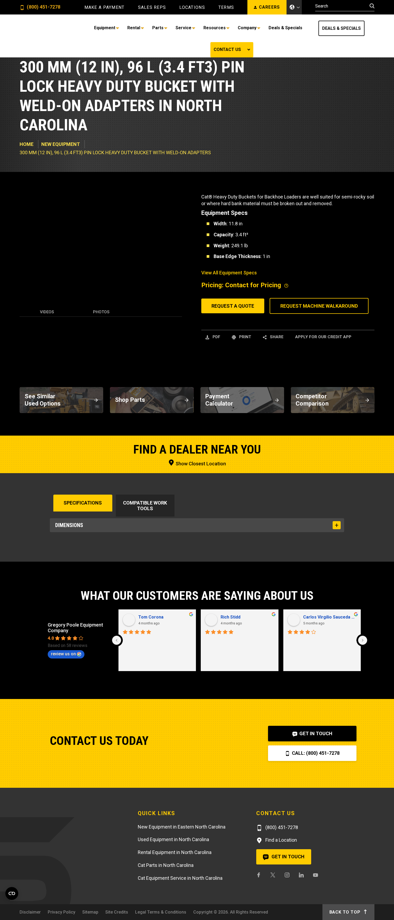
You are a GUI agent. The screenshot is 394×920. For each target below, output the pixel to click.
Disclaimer (30, 912)
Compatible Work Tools (145, 505)
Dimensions (69, 525)
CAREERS (269, 7)
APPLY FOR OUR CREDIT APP (323, 336)
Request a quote (232, 306)
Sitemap (90, 912)
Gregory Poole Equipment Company (75, 627)
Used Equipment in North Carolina (173, 839)
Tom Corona (150, 617)
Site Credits (116, 912)
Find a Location (280, 840)
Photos (101, 312)
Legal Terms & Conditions (160, 912)
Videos (47, 312)
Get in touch (287, 856)
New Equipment (60, 144)
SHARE (276, 336)
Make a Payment (104, 7)
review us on (63, 653)
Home (27, 144)
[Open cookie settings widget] (11, 893)
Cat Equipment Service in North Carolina (180, 878)
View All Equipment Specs (229, 272)
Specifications (83, 503)
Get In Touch (315, 733)
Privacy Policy (61, 912)
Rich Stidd (230, 617)
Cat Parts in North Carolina (166, 865)
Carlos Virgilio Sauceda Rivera (330, 617)
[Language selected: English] (294, 7)
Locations (192, 7)
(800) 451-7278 (43, 7)
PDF (215, 336)
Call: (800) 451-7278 (315, 753)
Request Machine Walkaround (319, 306)
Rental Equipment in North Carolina (174, 852)
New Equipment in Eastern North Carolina (181, 827)
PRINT (244, 336)
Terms (226, 7)
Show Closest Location (200, 463)
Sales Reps (152, 7)
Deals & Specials (341, 28)
